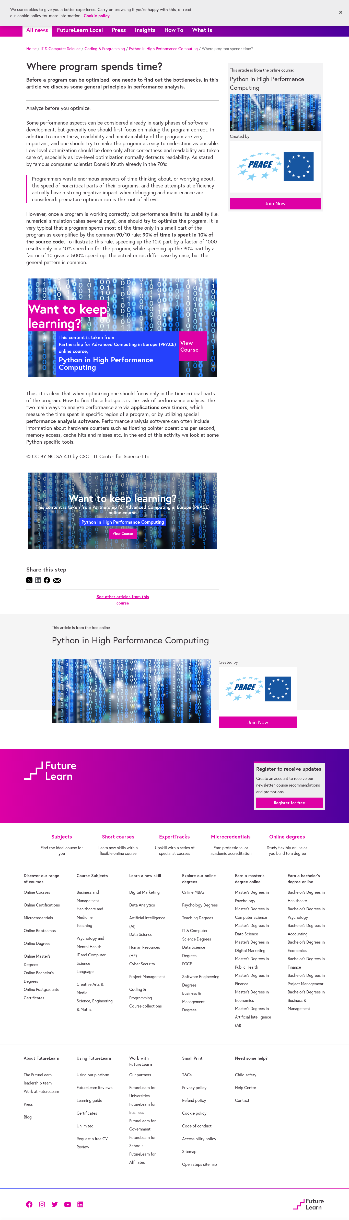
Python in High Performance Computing (163, 48)
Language (85, 971)
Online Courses (37, 892)
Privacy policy (194, 1087)
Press (119, 29)
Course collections (145, 1006)
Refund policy (194, 1100)
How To (174, 29)
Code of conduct (197, 1125)
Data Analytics (142, 905)
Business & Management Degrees (193, 1001)
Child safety (245, 1074)
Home (31, 48)
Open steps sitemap (199, 1164)
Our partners (140, 1074)
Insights (145, 29)
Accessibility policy (199, 1138)
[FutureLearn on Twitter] (54, 1204)
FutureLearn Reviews (94, 1087)
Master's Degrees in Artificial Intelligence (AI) (253, 1017)
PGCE (187, 963)
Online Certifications (42, 905)
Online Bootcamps (40, 930)
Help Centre (245, 1087)
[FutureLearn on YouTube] (67, 1204)
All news (37, 29)
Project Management (147, 976)
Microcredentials (38, 917)
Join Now (275, 203)
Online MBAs (193, 892)
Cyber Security (142, 963)
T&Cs (187, 1074)
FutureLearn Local (80, 29)
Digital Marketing (144, 892)
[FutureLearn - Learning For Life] (308, 1203)
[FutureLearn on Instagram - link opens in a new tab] (42, 1204)
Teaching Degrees (197, 917)
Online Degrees (37, 943)
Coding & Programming (105, 48)
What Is (202, 29)
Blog (28, 1117)
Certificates (87, 1113)
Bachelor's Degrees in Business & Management (306, 1000)
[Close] (340, 12)
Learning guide (89, 1100)
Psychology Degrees (200, 905)
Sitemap (189, 1151)
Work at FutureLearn (41, 1091)
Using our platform (93, 1074)
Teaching (84, 925)
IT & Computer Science (60, 48)
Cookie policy (194, 1113)
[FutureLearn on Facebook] (30, 1204)
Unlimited (85, 1125)
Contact (242, 1100)
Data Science (140, 934)
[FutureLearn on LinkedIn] (80, 1204)
